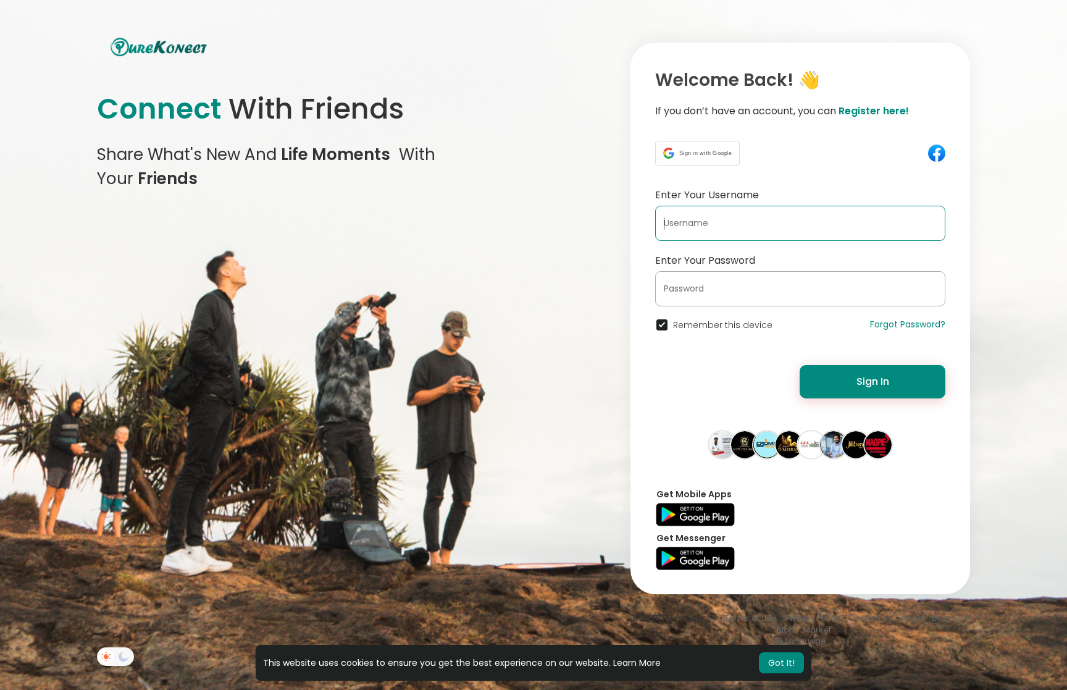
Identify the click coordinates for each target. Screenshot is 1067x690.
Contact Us (870, 618)
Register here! (874, 111)
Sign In (872, 381)
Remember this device (722, 325)
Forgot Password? (907, 324)
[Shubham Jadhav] (833, 444)
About (913, 618)
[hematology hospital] (722, 444)
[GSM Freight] (744, 444)
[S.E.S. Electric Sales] (811, 444)
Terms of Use (750, 618)
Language (805, 641)
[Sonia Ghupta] (789, 444)
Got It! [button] (781, 663)
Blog (786, 630)
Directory (950, 618)
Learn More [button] (637, 663)
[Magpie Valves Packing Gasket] (878, 444)
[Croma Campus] (766, 444)
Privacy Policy (812, 618)
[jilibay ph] (855, 444)
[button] (697, 153)
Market (817, 630)
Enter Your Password (705, 260)
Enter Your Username (707, 195)
